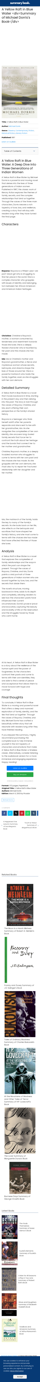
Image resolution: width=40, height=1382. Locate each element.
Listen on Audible (9, 142)
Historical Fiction (8, 133)
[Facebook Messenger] (10, 813)
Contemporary (21, 130)
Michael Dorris (14, 126)
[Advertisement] (20, 44)
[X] (16, 813)
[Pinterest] (21, 813)
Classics (11, 130)
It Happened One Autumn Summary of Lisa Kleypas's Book (10, 825)
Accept (20, 1377)
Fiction (31, 130)
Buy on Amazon (20, 774)
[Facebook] (4, 813)
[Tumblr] (33, 813)
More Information (17, 1371)
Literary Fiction (21, 133)
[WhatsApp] (27, 813)
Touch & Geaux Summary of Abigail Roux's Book (29, 825)
